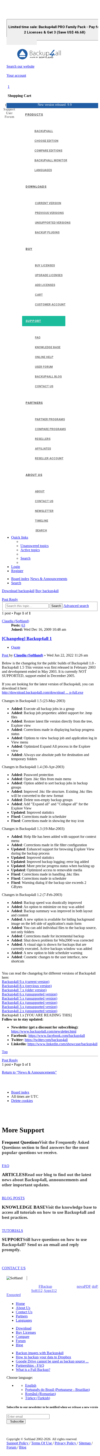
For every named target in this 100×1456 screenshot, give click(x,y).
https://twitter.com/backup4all (46, 1040)
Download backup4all (18, 591)
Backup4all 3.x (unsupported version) (29, 1007)
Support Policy (18, 1443)
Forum (21, 1341)
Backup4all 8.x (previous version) (27, 986)
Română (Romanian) (40, 1394)
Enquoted (14, 1295)
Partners (22, 1316)
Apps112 (50, 1291)
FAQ (5, 1166)
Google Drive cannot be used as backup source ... (52, 1361)
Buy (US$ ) (21, 41)
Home (20, 1304)
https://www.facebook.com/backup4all (56, 1036)
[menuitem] (34, 546)
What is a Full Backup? (33, 1370)
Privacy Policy (66, 1443)
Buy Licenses (26, 1332)
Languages (24, 1320)
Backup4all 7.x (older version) (24, 990)
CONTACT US (14, 1268)
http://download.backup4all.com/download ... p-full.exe (42, 692)
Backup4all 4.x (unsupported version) (29, 1003)
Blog (19, 1345)
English (30, 1385)
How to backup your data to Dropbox (43, 1357)
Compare (22, 1337)
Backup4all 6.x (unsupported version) (29, 994)
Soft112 (37, 1291)
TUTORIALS (12, 1231)
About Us (23, 1308)
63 (23, 625)
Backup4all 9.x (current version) (25, 982)
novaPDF (84, 1286)
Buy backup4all (47, 591)
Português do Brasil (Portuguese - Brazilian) (57, 1390)
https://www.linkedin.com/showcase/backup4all (62, 1044)
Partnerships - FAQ (30, 1365)
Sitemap (85, 1443)
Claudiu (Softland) (15, 621)
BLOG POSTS (13, 1198)
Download (23, 1328)
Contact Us (24, 1312)
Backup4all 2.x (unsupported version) (29, 1011)
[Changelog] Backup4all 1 (27, 638)
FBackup (45, 1286)
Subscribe (16, 1421)
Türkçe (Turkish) (37, 1398)
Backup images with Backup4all (39, 1353)
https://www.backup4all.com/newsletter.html (43, 1031)
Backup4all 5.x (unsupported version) (29, 998)
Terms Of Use (42, 1443)
